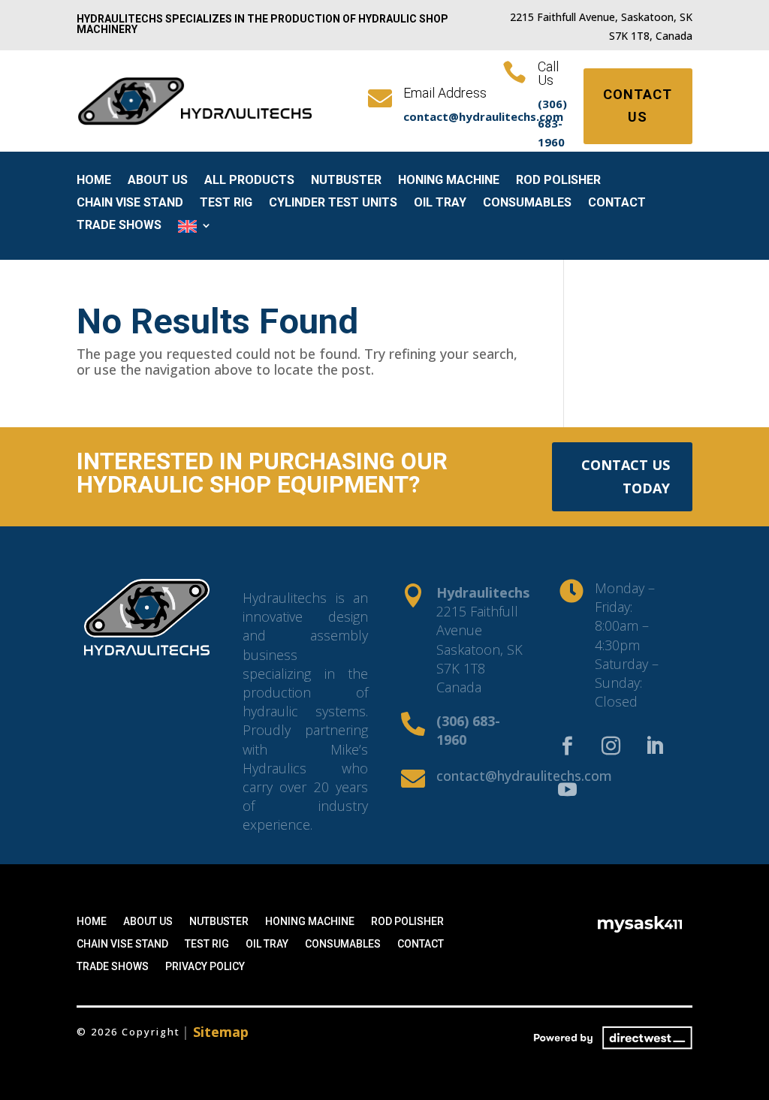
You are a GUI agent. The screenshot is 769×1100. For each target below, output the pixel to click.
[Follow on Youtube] (567, 790)
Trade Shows (119, 226)
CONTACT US (637, 105)
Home (94, 181)
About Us (158, 181)
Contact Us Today (625, 476)
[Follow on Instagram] (610, 746)
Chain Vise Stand (130, 203)
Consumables (527, 203)
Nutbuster (346, 181)
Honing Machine (448, 181)
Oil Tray (440, 203)
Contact (617, 203)
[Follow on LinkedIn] (654, 746)
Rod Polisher (558, 181)
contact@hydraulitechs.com (524, 776)
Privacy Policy (205, 966)
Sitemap (221, 1032)
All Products (249, 181)
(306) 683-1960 (552, 122)
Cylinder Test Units (333, 203)
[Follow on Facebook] (567, 746)
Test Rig (226, 203)
